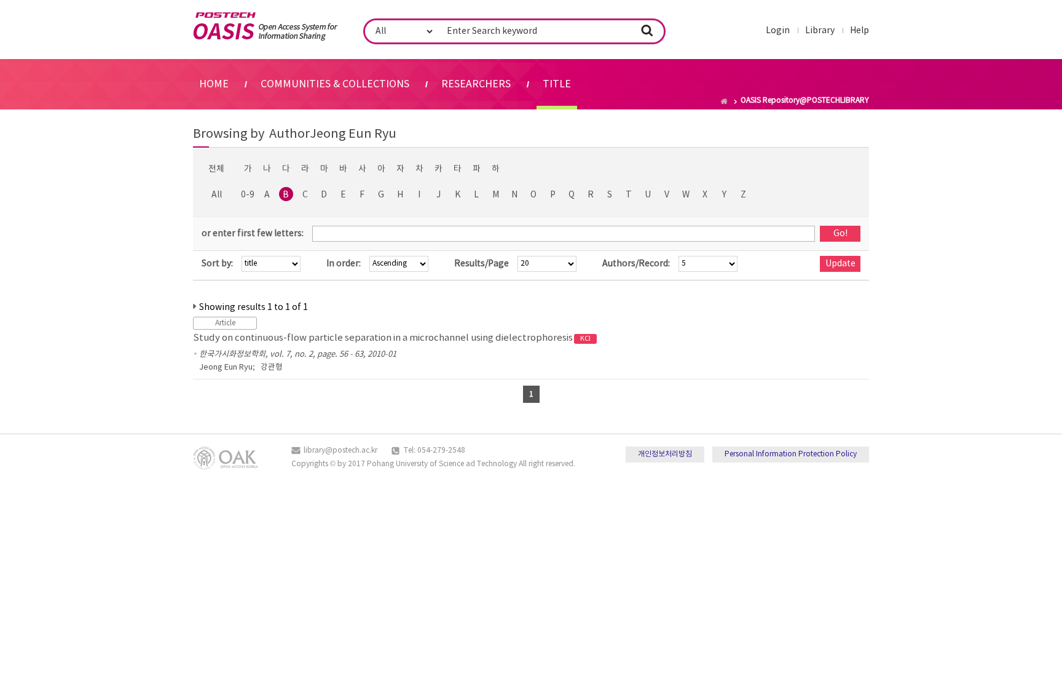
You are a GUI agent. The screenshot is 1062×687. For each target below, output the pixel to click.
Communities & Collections (335, 84)
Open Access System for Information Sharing (265, 26)
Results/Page (481, 264)
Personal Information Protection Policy (791, 454)
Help (859, 31)
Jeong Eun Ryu (226, 367)
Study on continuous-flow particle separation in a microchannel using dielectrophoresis (392, 338)
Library (820, 31)
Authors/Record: (636, 264)
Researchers (476, 84)
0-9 (247, 195)
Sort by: (217, 264)
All (216, 195)
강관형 (272, 367)
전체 (216, 169)
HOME (214, 84)
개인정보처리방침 (665, 454)
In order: (343, 264)
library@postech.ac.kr (340, 451)
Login (778, 31)
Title (557, 84)
